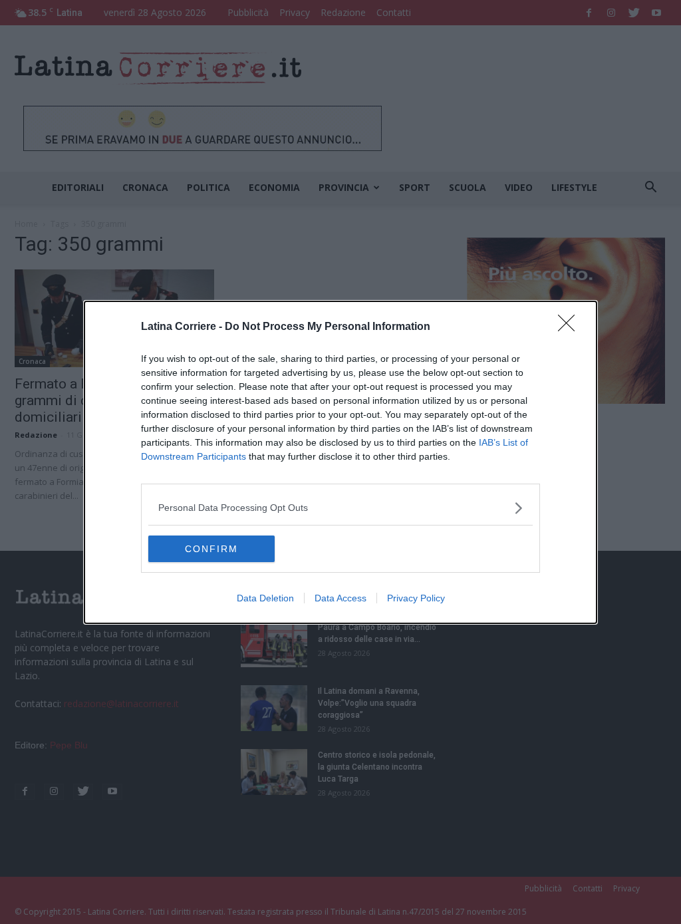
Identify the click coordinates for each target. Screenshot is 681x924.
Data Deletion (265, 598)
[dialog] (340, 462)
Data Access (340, 598)
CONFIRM (211, 548)
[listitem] (340, 508)
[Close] (570, 327)
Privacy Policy (416, 598)
